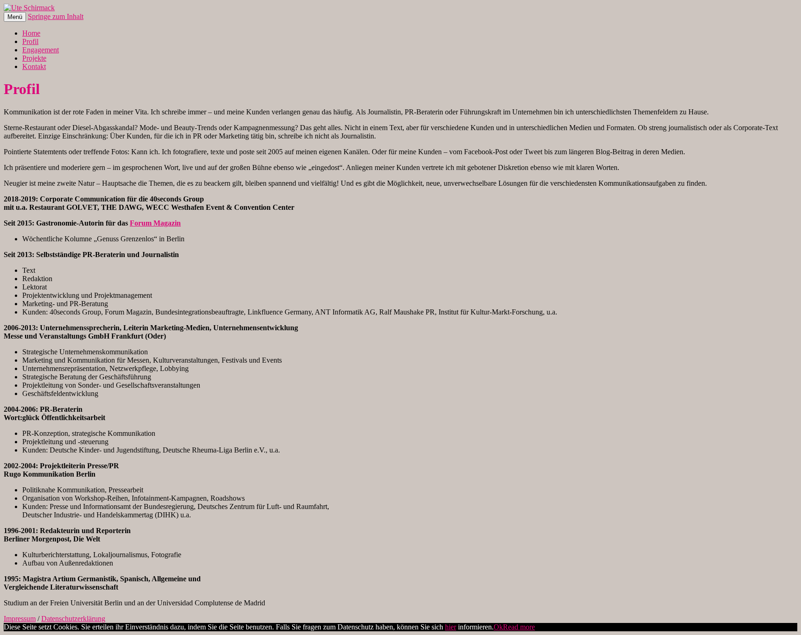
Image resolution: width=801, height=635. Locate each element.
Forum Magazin (155, 223)
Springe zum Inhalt (55, 16)
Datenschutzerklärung (73, 618)
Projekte (34, 58)
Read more (519, 627)
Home (31, 33)
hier (450, 627)
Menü (14, 16)
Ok (498, 627)
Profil (30, 41)
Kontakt (34, 66)
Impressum (20, 618)
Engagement (40, 50)
